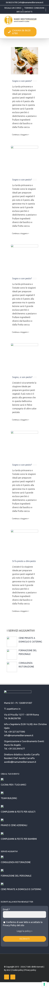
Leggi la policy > (24, 931)
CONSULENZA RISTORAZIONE (16, 862)
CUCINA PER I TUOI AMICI (13, 784)
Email (6, 909)
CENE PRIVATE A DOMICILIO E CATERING (21, 889)
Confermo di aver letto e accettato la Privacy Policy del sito (22, 923)
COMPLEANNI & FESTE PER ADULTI (18, 811)
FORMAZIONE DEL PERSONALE (16, 875)
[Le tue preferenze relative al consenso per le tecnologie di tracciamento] (44, 984)
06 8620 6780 (12, 2)
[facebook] (6, 977)
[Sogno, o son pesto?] (24, 357)
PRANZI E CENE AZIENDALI (14, 825)
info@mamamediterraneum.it (31, 2)
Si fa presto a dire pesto (24, 561)
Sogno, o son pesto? (22, 377)
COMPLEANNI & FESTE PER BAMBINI (19, 839)
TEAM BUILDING (9, 798)
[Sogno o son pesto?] (24, 60)
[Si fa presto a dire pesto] (24, 542)
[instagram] (12, 977)
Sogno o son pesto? (22, 81)
